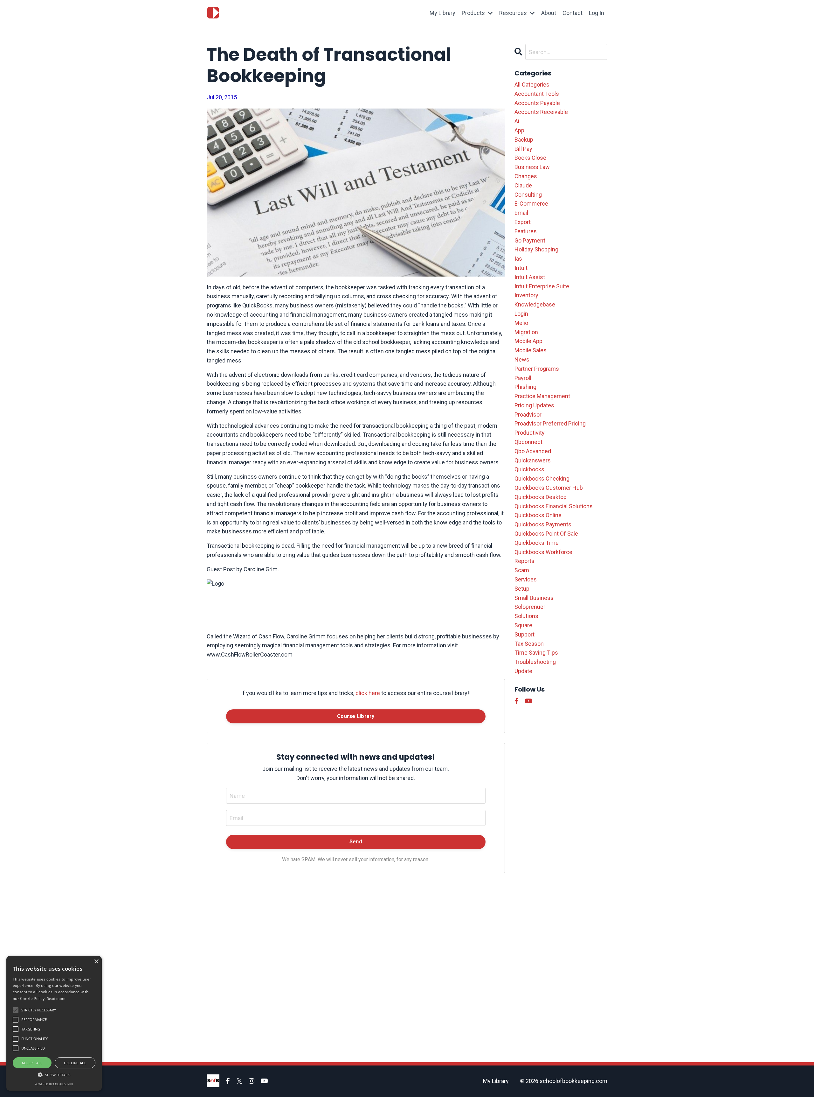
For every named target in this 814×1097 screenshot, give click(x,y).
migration (526, 332)
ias (518, 258)
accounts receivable (541, 112)
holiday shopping (536, 249)
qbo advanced (532, 451)
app (519, 130)
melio (521, 323)
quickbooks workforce (543, 552)
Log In (596, 13)
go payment (529, 240)
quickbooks (529, 469)
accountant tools (536, 93)
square (523, 625)
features (525, 231)
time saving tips (536, 652)
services (525, 579)
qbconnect (528, 442)
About (548, 13)
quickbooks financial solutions (553, 506)
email (521, 212)
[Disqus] (356, 962)
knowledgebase (534, 304)
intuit (521, 267)
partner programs (536, 368)
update (523, 671)
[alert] (54, 1023)
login (521, 313)
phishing (525, 386)
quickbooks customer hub (548, 487)
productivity (529, 432)
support (524, 634)
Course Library (356, 716)
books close (530, 157)
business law (532, 167)
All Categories (531, 84)
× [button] (96, 961)
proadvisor (528, 414)
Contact (572, 13)
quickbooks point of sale (546, 533)
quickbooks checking (541, 478)
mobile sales (530, 350)
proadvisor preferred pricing (550, 423)
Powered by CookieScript (54, 1084)
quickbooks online (538, 515)
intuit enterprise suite (541, 286)
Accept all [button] (32, 1062)
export (522, 222)
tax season (529, 643)
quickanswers (532, 460)
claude (523, 185)
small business (534, 597)
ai (516, 121)
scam (521, 570)
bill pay (523, 148)
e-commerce (531, 203)
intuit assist (529, 277)
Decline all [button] (75, 1062)
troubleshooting (535, 661)
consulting (528, 194)
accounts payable (537, 103)
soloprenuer (529, 606)
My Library (442, 13)
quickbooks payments (542, 524)
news (521, 359)
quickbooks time (536, 542)
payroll (522, 378)
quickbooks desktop (540, 497)
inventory (526, 295)
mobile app (528, 341)
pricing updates (534, 405)
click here (367, 693)
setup (521, 588)
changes (525, 176)
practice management (542, 396)
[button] (54, 1075)
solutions (526, 616)
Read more (56, 998)
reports (524, 561)
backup (523, 139)
